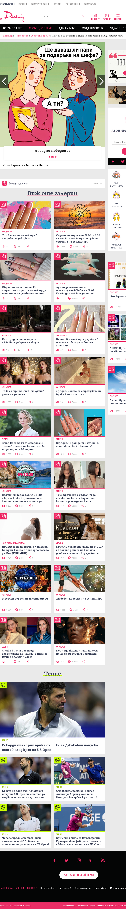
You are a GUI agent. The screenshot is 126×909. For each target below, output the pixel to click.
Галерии (107, 19)
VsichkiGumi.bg (72, 3)
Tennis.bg (57, 3)
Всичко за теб (12, 28)
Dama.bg (23, 3)
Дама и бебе (67, 28)
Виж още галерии (52, 193)
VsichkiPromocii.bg (40, 3)
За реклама (6, 888)
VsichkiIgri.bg (90, 3)
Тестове (118, 19)
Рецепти (95, 19)
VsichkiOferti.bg (7, 3)
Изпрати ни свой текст (78, 874)
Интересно (22, 35)
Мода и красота (93, 28)
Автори (20, 888)
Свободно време (40, 28)
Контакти (32, 888)
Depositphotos (47, 888)
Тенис (52, 673)
